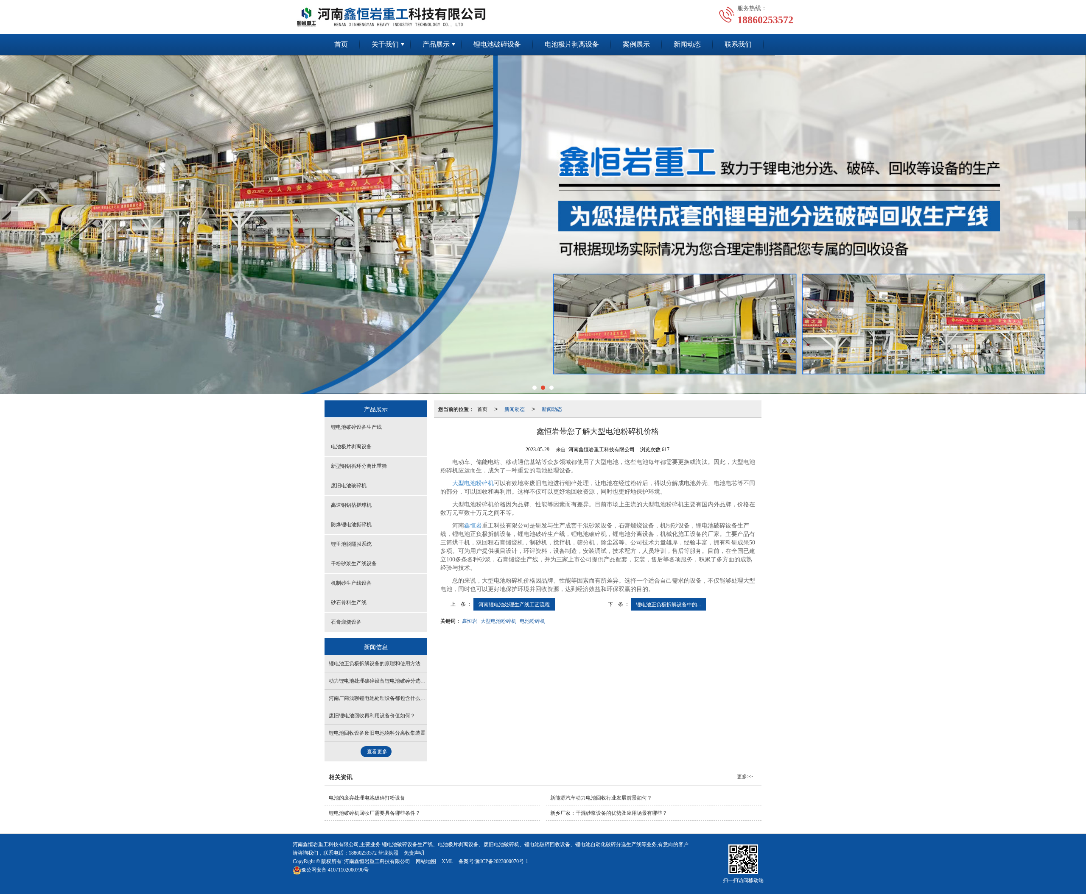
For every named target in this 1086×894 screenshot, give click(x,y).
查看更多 (377, 752)
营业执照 (388, 853)
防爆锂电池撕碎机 (351, 525)
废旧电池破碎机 (349, 486)
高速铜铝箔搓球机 (351, 505)
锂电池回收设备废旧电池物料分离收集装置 (377, 733)
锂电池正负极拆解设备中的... (668, 604)
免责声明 (414, 853)
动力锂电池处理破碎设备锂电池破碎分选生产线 (382, 681)
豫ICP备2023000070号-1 (501, 861)
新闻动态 (687, 44)
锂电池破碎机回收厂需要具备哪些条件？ (374, 813)
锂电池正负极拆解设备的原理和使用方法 (374, 663)
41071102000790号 (335, 870)
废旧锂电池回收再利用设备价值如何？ (372, 716)
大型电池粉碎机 (473, 483)
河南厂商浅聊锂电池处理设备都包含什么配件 (380, 698)
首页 (341, 44)
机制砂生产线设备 (351, 583)
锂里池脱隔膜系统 (351, 544)
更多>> (745, 777)
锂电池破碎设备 (497, 44)
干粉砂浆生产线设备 (354, 563)
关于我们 (385, 44)
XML (447, 861)
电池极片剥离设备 (572, 44)
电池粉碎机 (532, 620)
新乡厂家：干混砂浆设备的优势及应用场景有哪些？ (608, 813)
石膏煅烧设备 (346, 622)
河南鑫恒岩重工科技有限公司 (377, 861)
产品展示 (436, 44)
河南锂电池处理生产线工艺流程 (514, 604)
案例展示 (636, 44)
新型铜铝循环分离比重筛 (359, 466)
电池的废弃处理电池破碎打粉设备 (367, 798)
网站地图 (426, 861)
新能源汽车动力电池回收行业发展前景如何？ (601, 798)
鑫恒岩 (473, 525)
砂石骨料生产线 (349, 602)
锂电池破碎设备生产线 (356, 427)
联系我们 (738, 44)
